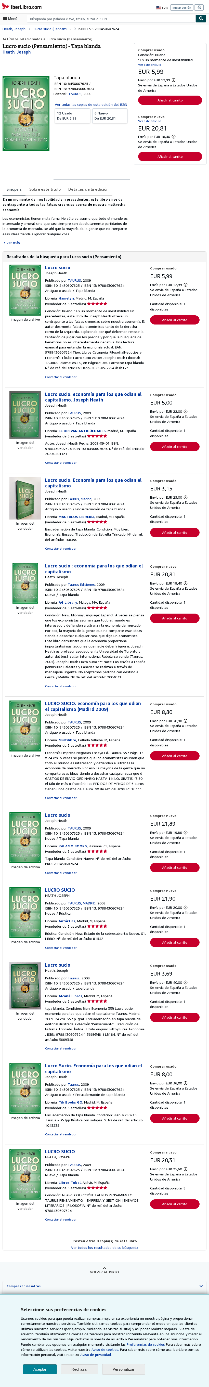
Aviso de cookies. (105, 1349)
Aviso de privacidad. (96, 1354)
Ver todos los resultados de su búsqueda (104, 1247)
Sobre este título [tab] (45, 189)
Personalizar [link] (124, 1369)
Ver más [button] (13, 242)
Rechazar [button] (79, 1369)
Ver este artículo (149, 65)
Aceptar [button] (39, 1369)
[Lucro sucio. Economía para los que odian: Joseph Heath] (25, 518)
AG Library (68, 602)
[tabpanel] (66, 221)
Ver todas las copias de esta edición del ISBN (91, 104)
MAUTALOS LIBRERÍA (77, 516)
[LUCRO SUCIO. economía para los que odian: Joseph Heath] (25, 750)
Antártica (67, 921)
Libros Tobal (70, 1182)
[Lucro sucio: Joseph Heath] (25, 314)
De (66, 115)
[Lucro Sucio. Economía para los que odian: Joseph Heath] (25, 1112)
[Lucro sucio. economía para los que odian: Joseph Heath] (25, 437)
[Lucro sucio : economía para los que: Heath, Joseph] (25, 602)
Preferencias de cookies (146, 1344)
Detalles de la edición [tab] (88, 189)
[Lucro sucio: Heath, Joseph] (25, 1008)
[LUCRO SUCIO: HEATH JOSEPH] (25, 937)
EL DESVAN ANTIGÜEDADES (82, 431)
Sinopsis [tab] (14, 189)
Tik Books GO (70, 1102)
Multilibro (67, 740)
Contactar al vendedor (60, 377)
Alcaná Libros (70, 996)
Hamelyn (66, 298)
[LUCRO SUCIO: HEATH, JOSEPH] (25, 1198)
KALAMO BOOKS (73, 846)
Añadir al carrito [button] (170, 100)
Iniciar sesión (182, 7)
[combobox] (111, 18)
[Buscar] (201, 18)
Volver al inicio (104, 1272)
